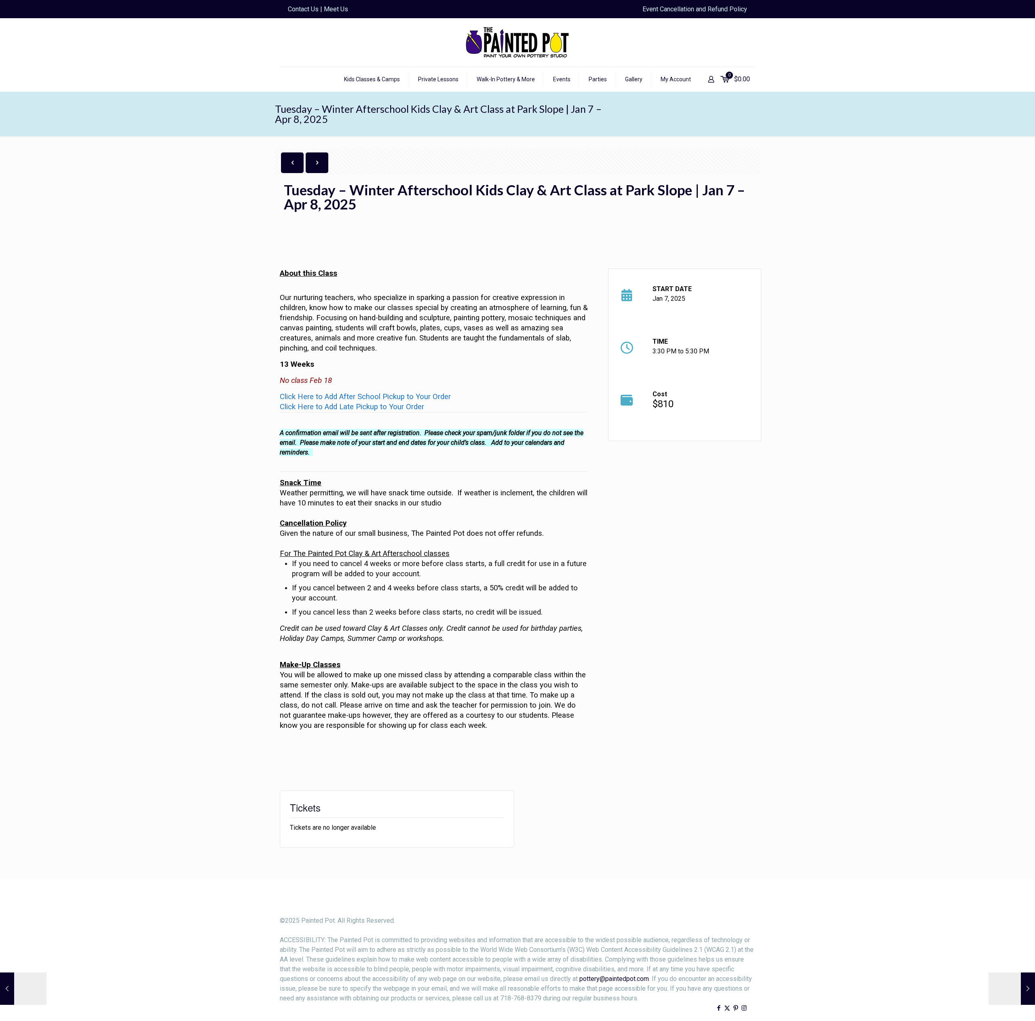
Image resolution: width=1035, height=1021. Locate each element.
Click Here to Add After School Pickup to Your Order (365, 396)
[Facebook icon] (719, 1008)
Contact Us (303, 9)
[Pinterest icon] (736, 1008)
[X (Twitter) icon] (727, 1008)
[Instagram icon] (744, 1008)
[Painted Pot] (518, 42)
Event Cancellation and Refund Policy (694, 9)
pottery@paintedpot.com (614, 979)
